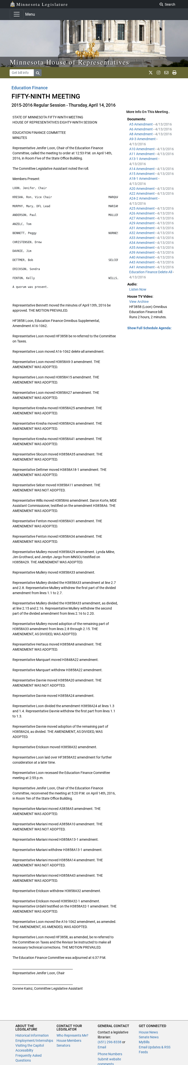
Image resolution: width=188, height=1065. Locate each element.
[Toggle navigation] (17, 14)
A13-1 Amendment (143, 159)
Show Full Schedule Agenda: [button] (149, 328)
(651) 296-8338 (109, 1042)
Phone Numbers (110, 1054)
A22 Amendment (142, 193)
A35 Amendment (142, 247)
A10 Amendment (142, 149)
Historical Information (32, 1035)
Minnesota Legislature (42, 4)
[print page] (174, 72)
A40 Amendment (142, 257)
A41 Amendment (142, 267)
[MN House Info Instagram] (158, 72)
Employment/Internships (34, 1040)
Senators (63, 1045)
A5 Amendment (141, 124)
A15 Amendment (142, 174)
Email (102, 1047)
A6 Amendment (141, 129)
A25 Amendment (142, 208)
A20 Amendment (142, 189)
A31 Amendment (142, 228)
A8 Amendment (141, 134)
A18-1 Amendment (143, 179)
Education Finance (30, 87)
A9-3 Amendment (142, 139)
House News (148, 1032)
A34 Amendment (142, 243)
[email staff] (166, 72)
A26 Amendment (142, 213)
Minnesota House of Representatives (69, 62)
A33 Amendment (142, 238)
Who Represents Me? (72, 1035)
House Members (69, 1040)
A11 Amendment (142, 154)
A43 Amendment (142, 262)
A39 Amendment (142, 252)
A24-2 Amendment (143, 198)
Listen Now (137, 289)
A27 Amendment (142, 218)
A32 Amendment (142, 233)
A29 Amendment (142, 223)
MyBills (144, 1042)
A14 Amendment (142, 169)
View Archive (139, 302)
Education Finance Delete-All (151, 272)
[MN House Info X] (151, 72)
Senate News (149, 1037)
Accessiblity (24, 1050)
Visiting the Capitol (29, 1045)
